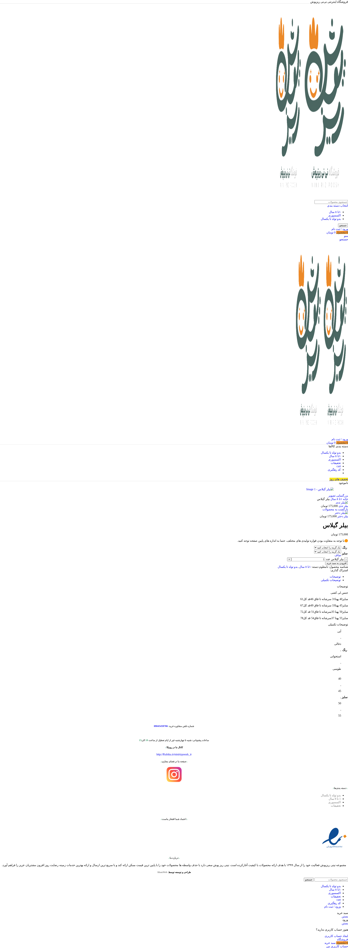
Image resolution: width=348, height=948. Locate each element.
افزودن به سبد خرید (337, 563)
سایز (344, 553)
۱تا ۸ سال (335, 211)
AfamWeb (162, 872)
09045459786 (161, 726)
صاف (338, 555)
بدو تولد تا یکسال (331, 218)
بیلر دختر (342, 516)
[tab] (335, 576)
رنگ (344, 547)
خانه (345, 499)
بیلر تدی (343, 505)
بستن (345, 916)
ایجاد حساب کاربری (336, 935)
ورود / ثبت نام (332, 906)
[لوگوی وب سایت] (325, 198)
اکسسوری (334, 215)
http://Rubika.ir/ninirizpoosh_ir (174, 754)
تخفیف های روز (339, 479)
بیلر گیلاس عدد (335, 559)
